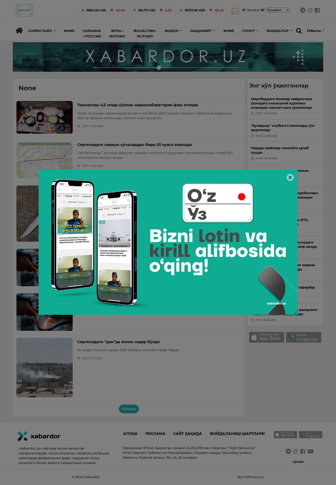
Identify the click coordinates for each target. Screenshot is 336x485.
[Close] (290, 177)
